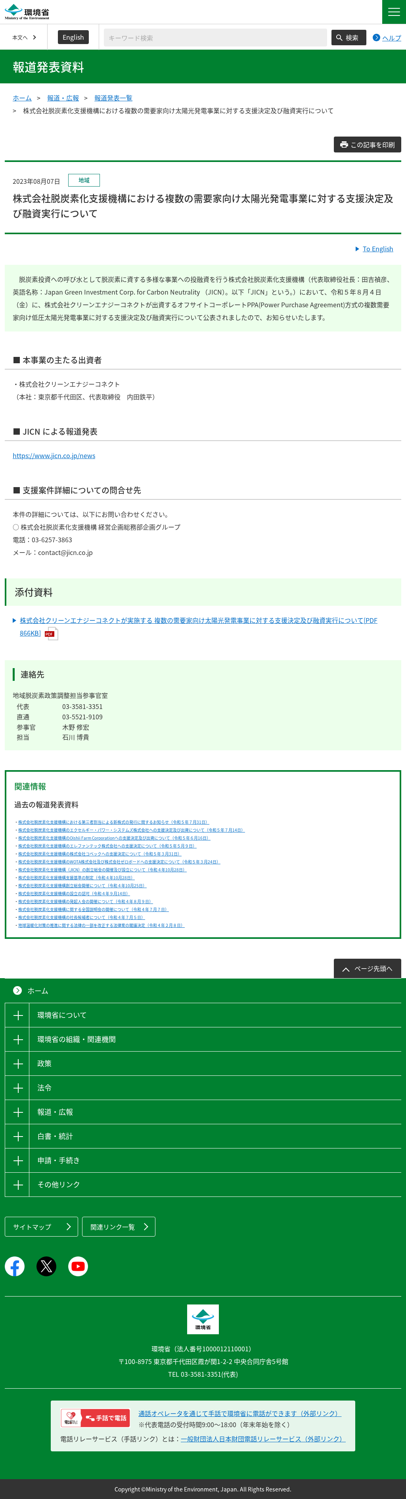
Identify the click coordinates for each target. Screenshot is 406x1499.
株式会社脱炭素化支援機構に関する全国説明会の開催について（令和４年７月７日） (93, 909)
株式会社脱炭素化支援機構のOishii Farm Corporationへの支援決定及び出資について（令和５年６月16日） (114, 838)
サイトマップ (32, 1226)
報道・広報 (63, 97)
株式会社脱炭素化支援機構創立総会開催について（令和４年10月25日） (82, 885)
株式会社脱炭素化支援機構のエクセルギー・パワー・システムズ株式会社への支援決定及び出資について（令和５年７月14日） (131, 830)
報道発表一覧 (113, 97)
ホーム (22, 97)
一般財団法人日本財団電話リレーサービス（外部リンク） (263, 1438)
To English (378, 248)
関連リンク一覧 (112, 1226)
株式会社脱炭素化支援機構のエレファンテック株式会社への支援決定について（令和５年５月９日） (107, 846)
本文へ (20, 37)
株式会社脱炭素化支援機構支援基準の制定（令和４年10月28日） (76, 878)
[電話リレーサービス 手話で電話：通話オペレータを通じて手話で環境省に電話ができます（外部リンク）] (95, 1418)
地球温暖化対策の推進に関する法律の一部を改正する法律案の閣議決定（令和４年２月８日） (101, 925)
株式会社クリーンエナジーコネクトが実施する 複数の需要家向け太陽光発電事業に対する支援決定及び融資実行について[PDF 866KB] (198, 626)
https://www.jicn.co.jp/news (54, 455)
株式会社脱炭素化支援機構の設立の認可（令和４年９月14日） (74, 893)
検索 (352, 37)
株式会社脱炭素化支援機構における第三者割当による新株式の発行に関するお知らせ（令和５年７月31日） (113, 822)
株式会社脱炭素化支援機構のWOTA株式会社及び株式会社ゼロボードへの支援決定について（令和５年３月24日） (119, 862)
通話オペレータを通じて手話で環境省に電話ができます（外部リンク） (239, 1413)
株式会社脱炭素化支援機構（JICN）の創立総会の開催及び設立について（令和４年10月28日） (102, 870)
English (73, 37)
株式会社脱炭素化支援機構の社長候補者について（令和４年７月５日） (81, 917)
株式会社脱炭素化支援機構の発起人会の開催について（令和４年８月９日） (85, 901)
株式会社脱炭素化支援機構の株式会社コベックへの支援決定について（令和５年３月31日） (100, 854)
